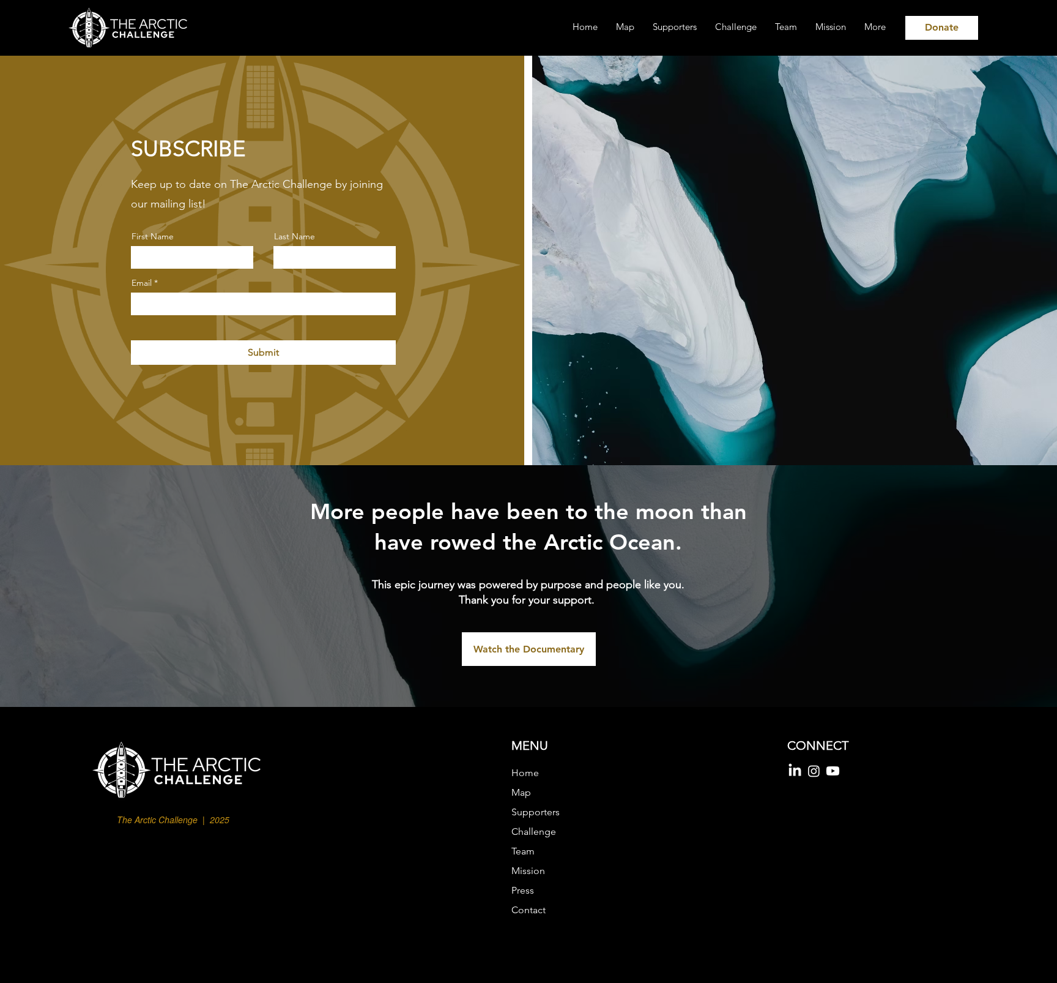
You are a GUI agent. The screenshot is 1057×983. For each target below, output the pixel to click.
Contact (528, 910)
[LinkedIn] (795, 771)
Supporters (535, 812)
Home (525, 773)
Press (522, 890)
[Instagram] (813, 771)
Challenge (533, 831)
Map (521, 792)
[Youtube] (832, 771)
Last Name (294, 236)
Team (523, 851)
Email (142, 282)
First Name (153, 236)
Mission (528, 870)
